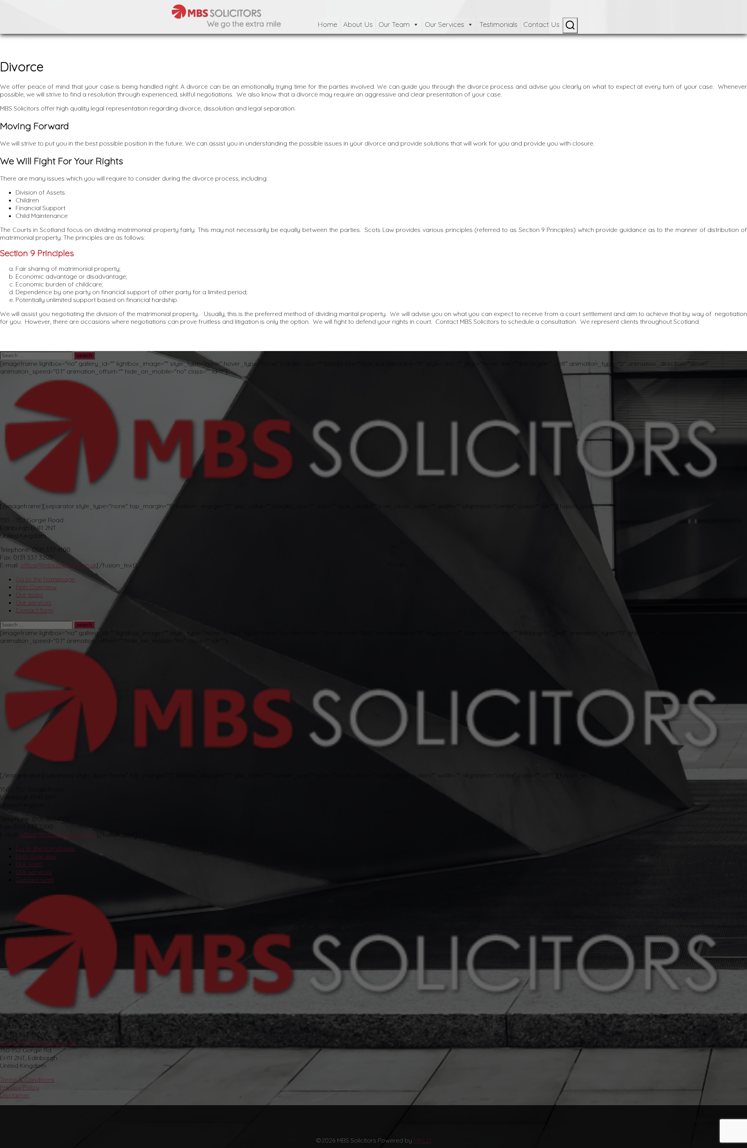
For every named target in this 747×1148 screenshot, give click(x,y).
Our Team (394, 24)
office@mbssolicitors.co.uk (58, 565)
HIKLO (422, 1140)
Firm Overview (36, 587)
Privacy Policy (19, 1087)
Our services (34, 602)
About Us (358, 24)
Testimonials (498, 24)
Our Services (444, 24)
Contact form (35, 610)
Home (327, 24)
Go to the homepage (45, 579)
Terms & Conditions (27, 1079)
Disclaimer (15, 1095)
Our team (29, 595)
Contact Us (541, 24)
